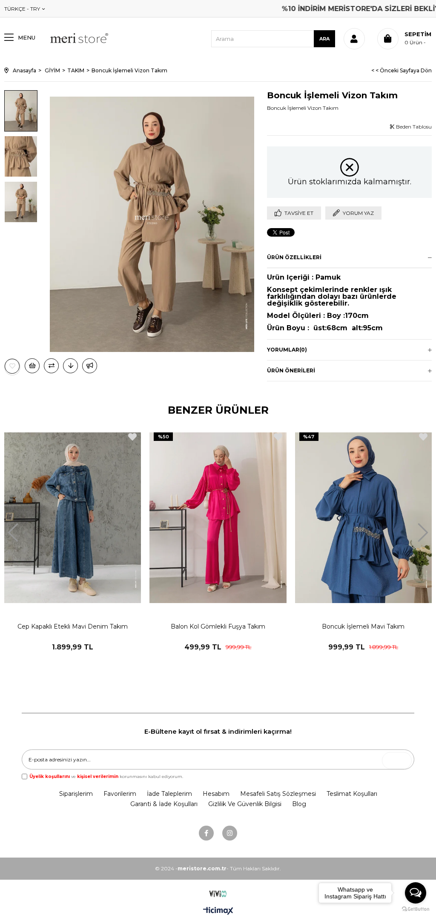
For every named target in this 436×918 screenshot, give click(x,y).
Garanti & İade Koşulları (164, 804)
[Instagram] (229, 833)
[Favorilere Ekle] (12, 366)
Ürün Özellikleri (294, 257)
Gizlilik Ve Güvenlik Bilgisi (244, 804)
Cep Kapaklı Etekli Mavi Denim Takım (72, 626)
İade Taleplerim (169, 794)
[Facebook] (206, 833)
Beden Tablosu (413, 126)
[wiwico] (218, 894)
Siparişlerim (76, 794)
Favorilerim (119, 794)
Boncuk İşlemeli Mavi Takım (363, 626)
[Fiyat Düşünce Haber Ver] (70, 365)
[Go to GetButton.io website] (415, 909)
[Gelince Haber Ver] (89, 365)
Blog (299, 804)
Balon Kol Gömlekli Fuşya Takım (218, 626)
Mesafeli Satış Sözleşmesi (278, 794)
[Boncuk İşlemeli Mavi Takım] (363, 517)
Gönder (399, 760)
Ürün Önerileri (291, 370)
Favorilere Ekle (132, 436)
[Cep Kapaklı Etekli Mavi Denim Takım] (72, 517)
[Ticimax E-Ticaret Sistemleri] (218, 911)
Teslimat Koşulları (352, 794)
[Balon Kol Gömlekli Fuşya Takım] (217, 517)
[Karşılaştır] (51, 365)
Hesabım (216, 794)
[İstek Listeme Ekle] (32, 365)
